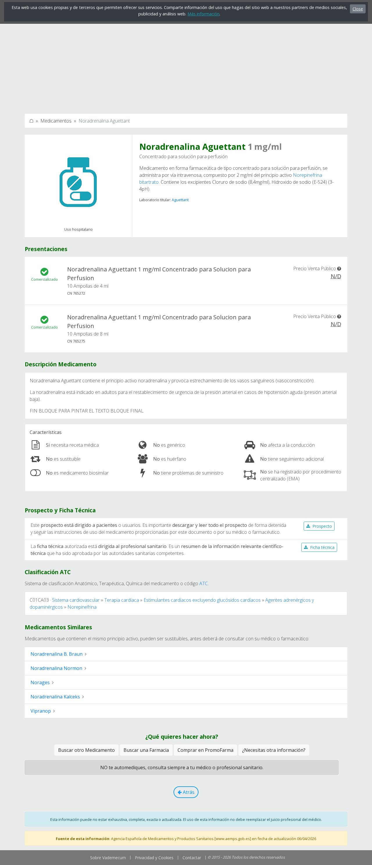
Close (358, 9)
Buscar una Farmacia (146, 750)
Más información (203, 14)
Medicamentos (55, 121)
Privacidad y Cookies (154, 857)
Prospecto (322, 526)
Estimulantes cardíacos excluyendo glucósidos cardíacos (202, 600)
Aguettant (180, 199)
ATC (203, 583)
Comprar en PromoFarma (205, 750)
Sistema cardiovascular (76, 600)
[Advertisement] (186, 66)
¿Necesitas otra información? (273, 750)
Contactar (192, 857)
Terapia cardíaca (121, 600)
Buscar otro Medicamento (86, 750)
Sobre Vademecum (108, 857)
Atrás (188, 792)
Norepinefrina (81, 607)
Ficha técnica (322, 547)
